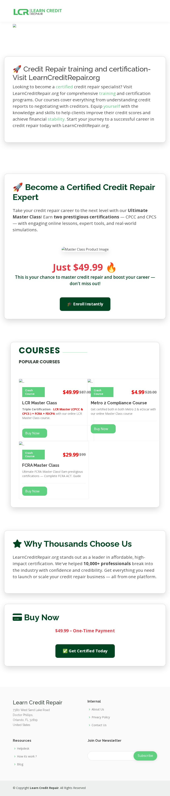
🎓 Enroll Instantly (85, 304)
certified (64, 87)
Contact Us (99, 725)
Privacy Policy (101, 717)
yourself (111, 106)
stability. (57, 119)
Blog (20, 764)
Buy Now (32, 433)
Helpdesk (23, 748)
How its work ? (27, 756)
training (107, 93)
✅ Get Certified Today (85, 651)
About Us (98, 709)
